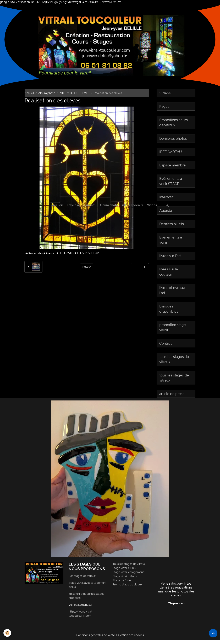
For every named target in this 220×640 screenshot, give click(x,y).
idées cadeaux (132, 205)
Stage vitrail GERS (124, 568)
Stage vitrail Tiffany (125, 576)
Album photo (109, 205)
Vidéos (152, 205)
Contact (90, 205)
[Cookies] (7, 633)
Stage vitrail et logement (128, 572)
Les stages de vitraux (82, 576)
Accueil (57, 205)
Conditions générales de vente (95, 635)
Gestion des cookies (131, 635)
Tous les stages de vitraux (129, 564)
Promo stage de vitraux (127, 584)
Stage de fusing (123, 580)
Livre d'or (73, 205)
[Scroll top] (213, 633)
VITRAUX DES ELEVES (74, 93)
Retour (86, 266)
